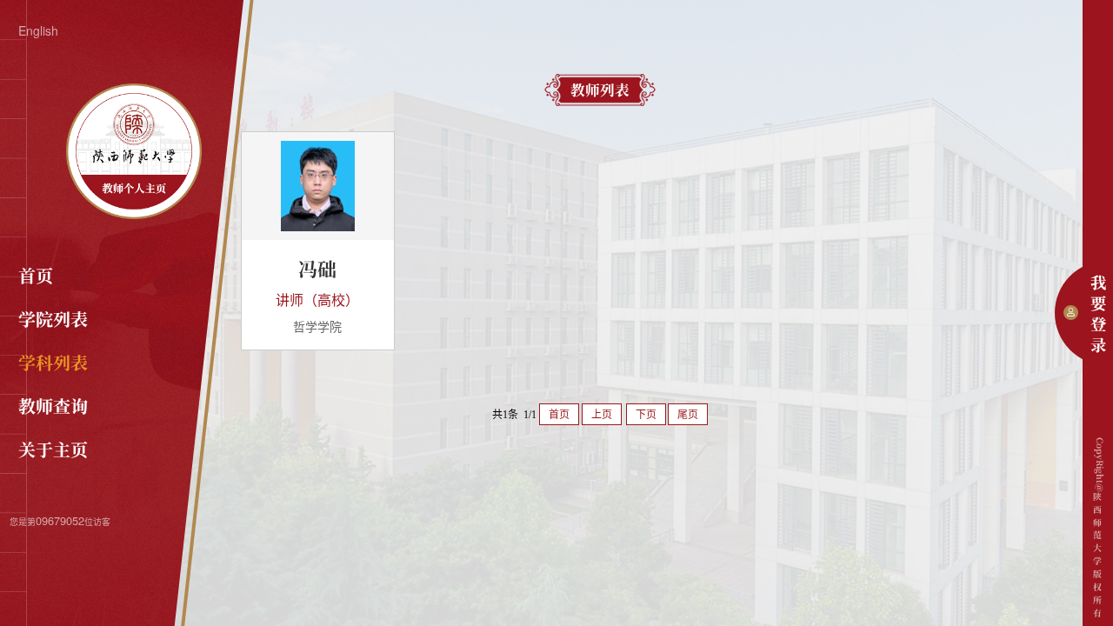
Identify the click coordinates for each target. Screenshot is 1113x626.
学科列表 (53, 362)
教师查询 (53, 405)
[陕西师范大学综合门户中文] (134, 214)
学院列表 (53, 318)
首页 (35, 275)
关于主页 (53, 449)
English (38, 30)
